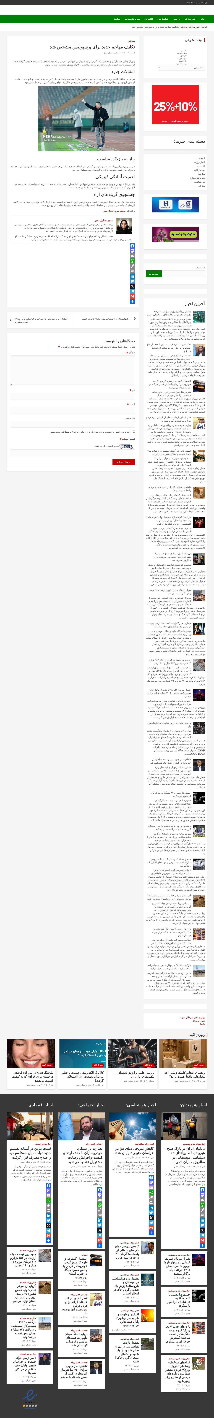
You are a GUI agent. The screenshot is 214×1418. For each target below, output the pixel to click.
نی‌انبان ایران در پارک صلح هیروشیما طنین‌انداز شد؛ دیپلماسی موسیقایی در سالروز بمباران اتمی (172, 556)
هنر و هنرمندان (132, 19)
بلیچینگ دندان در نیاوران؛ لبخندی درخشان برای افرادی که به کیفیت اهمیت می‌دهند (32, 1076)
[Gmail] (73, 296)
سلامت (116, 19)
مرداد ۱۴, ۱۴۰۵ (183, 1278)
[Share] (73, 301)
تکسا (202, 1024)
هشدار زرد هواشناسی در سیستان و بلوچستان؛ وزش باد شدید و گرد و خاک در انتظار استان (125, 1286)
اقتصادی (148, 19)
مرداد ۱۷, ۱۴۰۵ (80, 1349)
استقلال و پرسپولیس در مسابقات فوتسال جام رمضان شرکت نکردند (41, 320)
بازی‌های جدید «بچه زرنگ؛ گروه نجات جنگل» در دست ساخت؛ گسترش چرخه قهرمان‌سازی (171, 932)
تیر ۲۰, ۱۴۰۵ (133, 1297)
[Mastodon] (73, 250)
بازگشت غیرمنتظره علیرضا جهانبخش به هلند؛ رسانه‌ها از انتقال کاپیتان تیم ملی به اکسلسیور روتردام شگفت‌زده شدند (168, 520)
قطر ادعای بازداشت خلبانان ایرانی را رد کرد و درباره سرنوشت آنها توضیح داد (74, 1305)
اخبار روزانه (190, 19)
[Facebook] (73, 245)
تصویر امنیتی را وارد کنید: (106, 446)
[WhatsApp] (73, 260)
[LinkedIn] (73, 276)
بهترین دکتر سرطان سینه (192, 1017)
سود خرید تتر (198, 1020)
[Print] (73, 271)
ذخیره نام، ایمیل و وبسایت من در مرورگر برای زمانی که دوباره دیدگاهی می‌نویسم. (90, 432)
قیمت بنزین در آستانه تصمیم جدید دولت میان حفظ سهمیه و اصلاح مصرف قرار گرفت (30, 1153)
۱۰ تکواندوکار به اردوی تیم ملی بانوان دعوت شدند (106, 318)
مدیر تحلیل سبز (111, 53)
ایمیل (131, 404)
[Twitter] (73, 281)
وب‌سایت (130, 418)
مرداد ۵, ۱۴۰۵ (183, 1346)
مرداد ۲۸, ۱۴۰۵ (95, 1166)
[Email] (73, 255)
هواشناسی (162, 19)
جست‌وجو (200, 267)
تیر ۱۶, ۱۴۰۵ (98, 1085)
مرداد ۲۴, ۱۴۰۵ (198, 1081)
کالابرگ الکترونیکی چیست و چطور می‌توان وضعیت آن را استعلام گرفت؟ (82, 1076)
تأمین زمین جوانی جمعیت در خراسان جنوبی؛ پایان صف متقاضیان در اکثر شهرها (24, 1365)
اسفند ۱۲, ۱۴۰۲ (127, 53)
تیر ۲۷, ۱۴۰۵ (30, 1377)
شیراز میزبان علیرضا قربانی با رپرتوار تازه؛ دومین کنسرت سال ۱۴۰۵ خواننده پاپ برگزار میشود (169, 693)
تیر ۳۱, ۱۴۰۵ (148, 1157)
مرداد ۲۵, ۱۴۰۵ (80, 1281)
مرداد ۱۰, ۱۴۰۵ (147, 1081)
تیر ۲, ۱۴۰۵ (47, 1085)
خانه (203, 19)
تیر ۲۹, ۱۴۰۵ (184, 1385)
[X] (73, 286)
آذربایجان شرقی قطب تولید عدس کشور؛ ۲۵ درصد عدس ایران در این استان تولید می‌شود (24, 1293)
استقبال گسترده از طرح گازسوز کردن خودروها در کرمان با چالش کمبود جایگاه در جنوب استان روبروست (170, 384)
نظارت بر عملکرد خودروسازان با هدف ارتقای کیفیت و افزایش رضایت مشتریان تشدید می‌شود (168, 347)
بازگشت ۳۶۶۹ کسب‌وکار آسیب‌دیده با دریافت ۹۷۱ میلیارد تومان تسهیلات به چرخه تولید (23, 1329)
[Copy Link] (73, 265)
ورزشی (176, 19)
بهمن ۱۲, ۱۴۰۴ (132, 1365)
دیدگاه (130, 352)
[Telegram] (73, 291)
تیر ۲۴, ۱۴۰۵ (133, 1262)
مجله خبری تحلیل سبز (114, 211)
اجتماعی (200, 158)
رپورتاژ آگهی (199, 170)
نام (132, 390)
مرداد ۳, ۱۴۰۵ (29, 1341)
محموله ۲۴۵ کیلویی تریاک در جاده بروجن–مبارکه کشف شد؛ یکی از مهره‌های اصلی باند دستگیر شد (169, 862)
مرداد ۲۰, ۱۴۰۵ (198, 1166)
